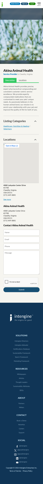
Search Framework (21, 357)
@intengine (23, 446)
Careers (21, 429)
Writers (21, 407)
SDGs (22, 390)
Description (10, 80)
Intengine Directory (21, 341)
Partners (21, 403)
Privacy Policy (27, 471)
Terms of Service (15, 471)
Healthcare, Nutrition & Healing (16, 126)
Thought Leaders (21, 382)
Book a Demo (21, 421)
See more (7, 199)
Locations (22, 80)
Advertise (21, 425)
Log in (32, 4)
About (21, 398)
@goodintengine (23, 450)
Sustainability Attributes (21, 386)
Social (21, 440)
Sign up (24, 4)
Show (35, 122)
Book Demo (15, 4)
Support (21, 433)
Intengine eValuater (21, 345)
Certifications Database (21, 349)
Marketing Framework (21, 361)
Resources (22, 369)
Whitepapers (21, 374)
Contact (21, 415)
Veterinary (7, 129)
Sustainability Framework (21, 353)
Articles (21, 378)
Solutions (21, 336)
